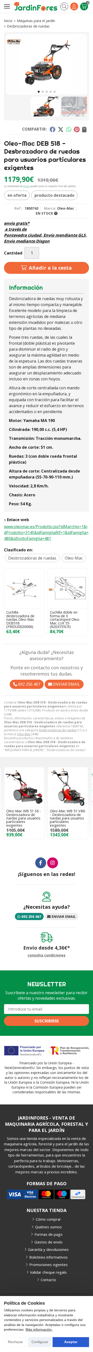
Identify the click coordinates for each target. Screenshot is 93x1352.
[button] (39, 92)
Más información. (39, 1329)
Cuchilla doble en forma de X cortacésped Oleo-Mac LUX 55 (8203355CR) (65, 619)
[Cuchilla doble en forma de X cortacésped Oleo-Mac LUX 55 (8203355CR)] (68, 588)
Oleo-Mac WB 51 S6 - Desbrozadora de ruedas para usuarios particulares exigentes (23, 818)
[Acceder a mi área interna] (74, 6)
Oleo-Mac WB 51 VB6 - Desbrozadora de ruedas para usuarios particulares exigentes (67, 818)
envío (26, 186)
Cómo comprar (48, 1219)
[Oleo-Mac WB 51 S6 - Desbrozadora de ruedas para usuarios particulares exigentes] (24, 787)
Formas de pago (48, 1234)
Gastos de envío (48, 1241)
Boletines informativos (48, 1257)
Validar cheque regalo (48, 1272)
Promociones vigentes (48, 1264)
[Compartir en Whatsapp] (68, 129)
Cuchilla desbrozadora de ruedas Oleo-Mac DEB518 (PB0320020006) (20, 619)
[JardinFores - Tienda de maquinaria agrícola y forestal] (35, 6)
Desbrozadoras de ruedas (57, 730)
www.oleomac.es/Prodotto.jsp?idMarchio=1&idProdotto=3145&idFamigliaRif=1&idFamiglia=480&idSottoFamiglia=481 (46, 532)
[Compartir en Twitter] (60, 129)
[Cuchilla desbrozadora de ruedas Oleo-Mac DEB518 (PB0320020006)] (24, 588)
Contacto (48, 1279)
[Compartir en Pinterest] (76, 129)
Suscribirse (46, 1021)
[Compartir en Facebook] (52, 129)
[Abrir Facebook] (41, 863)
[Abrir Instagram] (53, 863)
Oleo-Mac (24, 734)
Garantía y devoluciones (48, 1249)
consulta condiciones (46, 955)
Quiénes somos (48, 1226)
